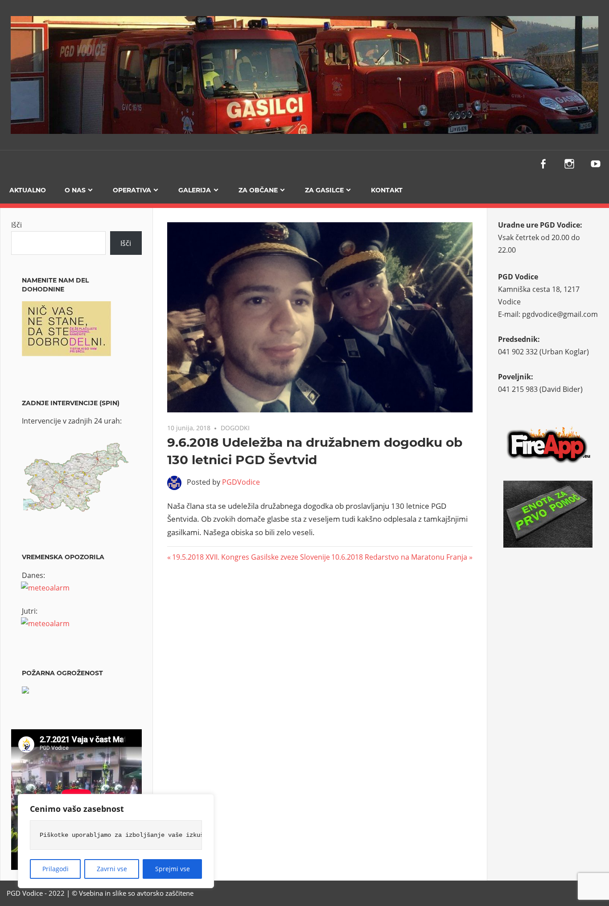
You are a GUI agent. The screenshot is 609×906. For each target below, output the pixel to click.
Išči (16, 225)
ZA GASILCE (324, 190)
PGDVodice (241, 482)
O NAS (75, 190)
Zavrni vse (112, 868)
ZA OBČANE (258, 190)
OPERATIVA (132, 190)
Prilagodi (55, 868)
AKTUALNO (27, 190)
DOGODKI (235, 428)
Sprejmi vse (172, 868)
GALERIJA (194, 190)
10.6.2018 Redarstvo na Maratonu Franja (399, 557)
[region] (116, 841)
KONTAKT (387, 190)
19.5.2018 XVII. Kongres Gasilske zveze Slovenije (251, 557)
